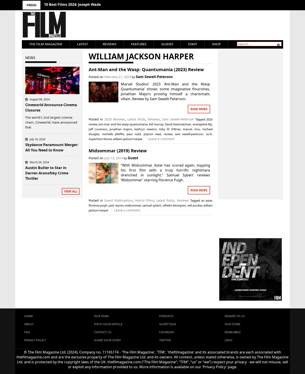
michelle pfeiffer (113, 134)
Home (28, 316)
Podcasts (166, 316)
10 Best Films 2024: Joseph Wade (72, 4)
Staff (192, 44)
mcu (197, 129)
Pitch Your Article (108, 324)
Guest (133, 157)
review (168, 134)
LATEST (82, 44)
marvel (187, 129)
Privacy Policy (35, 340)
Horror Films (144, 200)
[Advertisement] (250, 119)
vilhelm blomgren (174, 205)
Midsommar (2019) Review (118, 151)
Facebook (166, 332)
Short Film (167, 324)
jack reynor (116, 205)
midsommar (133, 205)
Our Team (101, 316)
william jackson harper (127, 139)
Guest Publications (118, 200)
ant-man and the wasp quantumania (123, 124)
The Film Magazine (45, 44)
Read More (198, 109)
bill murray (156, 124)
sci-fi (209, 134)
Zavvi (228, 340)
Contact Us (102, 332)
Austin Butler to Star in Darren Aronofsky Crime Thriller (46, 173)
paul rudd (134, 134)
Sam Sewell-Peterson (154, 76)
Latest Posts (136, 119)
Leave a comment (161, 139)
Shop (216, 44)
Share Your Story (107, 340)
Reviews (109, 44)
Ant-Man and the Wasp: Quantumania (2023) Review (146, 69)
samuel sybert (151, 205)
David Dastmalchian (178, 124)
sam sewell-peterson (189, 134)
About (29, 324)
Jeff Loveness (98, 129)
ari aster (206, 200)
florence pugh (98, 205)
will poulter (195, 205)
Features (138, 44)
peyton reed (152, 134)
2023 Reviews (114, 119)
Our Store (232, 324)
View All (70, 191)
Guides (167, 44)
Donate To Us (235, 316)
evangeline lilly (202, 124)
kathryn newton (145, 129)
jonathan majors (120, 129)
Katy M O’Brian (170, 129)
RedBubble (233, 332)
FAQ (27, 332)
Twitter (165, 340)
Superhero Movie (100, 139)
